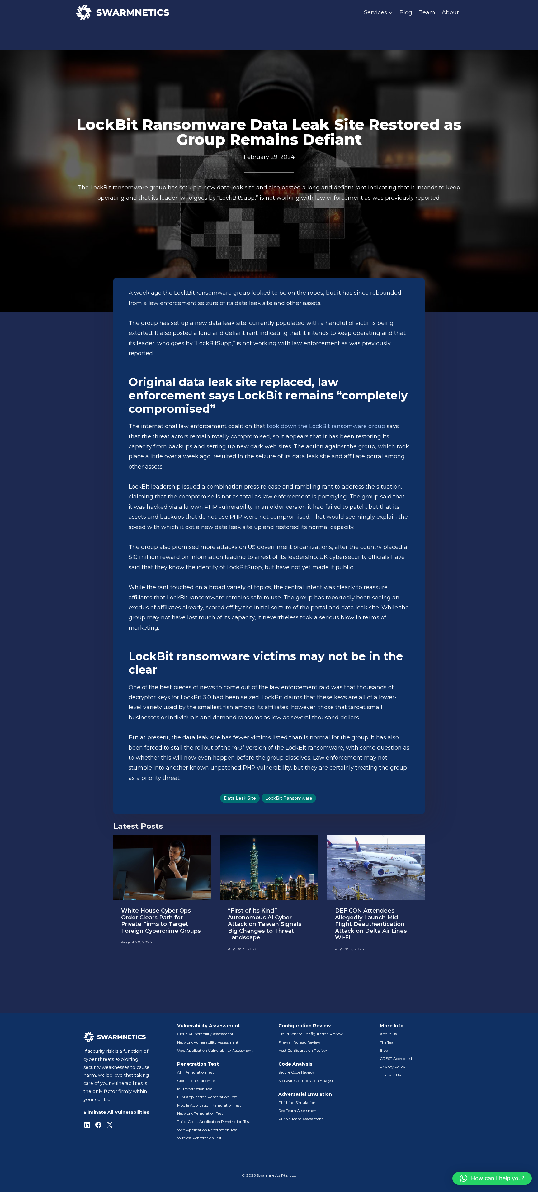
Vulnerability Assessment (208, 1025)
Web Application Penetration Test (207, 1130)
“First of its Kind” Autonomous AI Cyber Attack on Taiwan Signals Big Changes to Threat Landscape (264, 924)
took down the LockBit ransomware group (326, 426)
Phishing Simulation (296, 1102)
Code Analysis (295, 1064)
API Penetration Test (195, 1072)
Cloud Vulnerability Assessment (205, 1034)
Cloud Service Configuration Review (310, 1034)
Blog (405, 12)
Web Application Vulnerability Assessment (215, 1050)
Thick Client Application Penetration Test (213, 1121)
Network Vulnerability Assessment (207, 1042)
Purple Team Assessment (300, 1119)
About (450, 12)
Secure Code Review (296, 1072)
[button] (492, 1178)
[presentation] (162, 867)
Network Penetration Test (200, 1113)
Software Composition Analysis (306, 1080)
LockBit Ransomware (288, 798)
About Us (388, 1034)
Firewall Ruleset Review (299, 1042)
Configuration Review (304, 1025)
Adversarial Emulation (305, 1094)
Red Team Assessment (298, 1110)
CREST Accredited (396, 1058)
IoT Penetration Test (194, 1088)
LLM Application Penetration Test (207, 1096)
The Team (388, 1042)
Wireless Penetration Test (199, 1138)
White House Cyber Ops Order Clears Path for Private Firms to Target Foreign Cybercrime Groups (161, 921)
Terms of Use (391, 1075)
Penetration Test (198, 1064)
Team (427, 12)
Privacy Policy (392, 1067)
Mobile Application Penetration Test (209, 1105)
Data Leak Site (240, 798)
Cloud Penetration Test (197, 1080)
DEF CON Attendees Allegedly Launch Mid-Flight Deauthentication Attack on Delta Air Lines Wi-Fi (371, 924)
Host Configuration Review (302, 1050)
